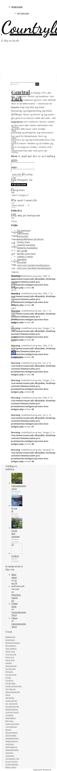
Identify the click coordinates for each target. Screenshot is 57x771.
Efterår (9, 672)
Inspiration (11, 700)
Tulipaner (11, 758)
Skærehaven (12, 741)
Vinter (14, 761)
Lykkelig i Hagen (25, 256)
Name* (14, 161)
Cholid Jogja (14, 605)
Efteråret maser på (16, 597)
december (11, 645)
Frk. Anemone (23, 230)
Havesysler (22, 236)
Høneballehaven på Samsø (30, 239)
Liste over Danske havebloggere (33, 265)
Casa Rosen (23, 233)
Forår (8, 677)
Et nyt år (14, 582)
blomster (10, 640)
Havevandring (13, 692)
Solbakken (22, 259)
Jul (7, 703)
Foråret (9, 680)
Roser (9, 729)
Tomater (10, 755)
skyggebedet (12, 738)
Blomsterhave (13, 643)
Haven (12, 689)
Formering (11, 674)
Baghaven (10, 637)
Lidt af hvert (12, 712)
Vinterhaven (12, 764)
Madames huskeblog (27, 247)
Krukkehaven (12, 706)
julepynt (13, 703)
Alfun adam (14, 576)
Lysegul (9, 715)
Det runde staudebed (11, 663)
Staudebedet (12, 750)
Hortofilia (21, 262)
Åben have (11, 767)
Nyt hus (9, 721)
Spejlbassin (11, 747)
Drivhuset (11, 669)
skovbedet (11, 735)
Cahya (14, 618)
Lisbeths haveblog (26, 244)
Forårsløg (10, 683)
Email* (14, 167)
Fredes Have (23, 241)
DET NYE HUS (23, 13)
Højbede (10, 698)
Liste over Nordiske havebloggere (34, 268)
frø (7, 689)
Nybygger (16, 7)
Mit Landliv (22, 250)
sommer (10, 744)
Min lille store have (26, 253)
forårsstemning (14, 686)
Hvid (8, 695)
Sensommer (12, 732)
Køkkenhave (12, 709)
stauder (10, 753)
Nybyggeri (11, 718)
